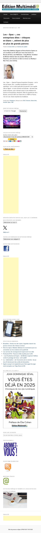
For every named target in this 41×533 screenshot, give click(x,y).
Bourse (28, 100)
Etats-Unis (34, 100)
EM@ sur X (6, 232)
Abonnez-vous (26, 18)
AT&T (24, 100)
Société (5, 102)
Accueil (5, 14)
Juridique (33, 14)
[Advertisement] (10, 184)
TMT (12, 102)
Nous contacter (16, 18)
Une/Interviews (25, 14)
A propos (6, 22)
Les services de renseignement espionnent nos (18, 352)
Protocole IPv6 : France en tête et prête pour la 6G (18, 354)
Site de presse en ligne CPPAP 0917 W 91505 (20, 529)
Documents (6, 18)
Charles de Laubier (22, 47)
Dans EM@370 (14, 14)
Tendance (12, 100)
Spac (9, 102)
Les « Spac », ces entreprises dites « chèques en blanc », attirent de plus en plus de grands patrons (16, 39)
